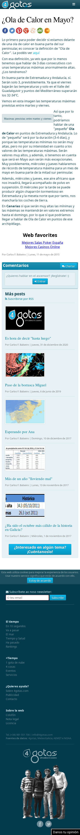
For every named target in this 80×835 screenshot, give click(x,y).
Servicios (11, 675)
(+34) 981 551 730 (20, 734)
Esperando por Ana (20, 431)
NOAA (67, 738)
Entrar (41, 281)
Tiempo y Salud (15, 638)
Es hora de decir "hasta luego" (28, 338)
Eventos (11, 671)
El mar (10, 634)
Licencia (11, 723)
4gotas (16, 4)
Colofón (11, 715)
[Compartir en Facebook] (5, 30)
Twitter (48, 824)
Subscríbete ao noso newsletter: (30, 591)
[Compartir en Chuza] (40, 30)
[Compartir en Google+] (26, 30)
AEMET (58, 738)
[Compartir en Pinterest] (19, 30)
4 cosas (10, 666)
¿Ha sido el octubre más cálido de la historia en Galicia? (38, 527)
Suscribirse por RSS (20, 299)
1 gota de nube (15, 662)
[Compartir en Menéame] (33, 30)
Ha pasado (12, 642)
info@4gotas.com (42, 734)
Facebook (39, 824)
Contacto (11, 699)
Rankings (11, 646)
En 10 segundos (16, 626)
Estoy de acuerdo (40, 580)
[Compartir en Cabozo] (47, 30)
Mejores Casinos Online (42, 247)
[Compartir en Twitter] (12, 30)
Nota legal (12, 719)
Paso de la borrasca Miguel (25, 384)
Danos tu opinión (65, 832)
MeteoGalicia (44, 738)
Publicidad (12, 695)
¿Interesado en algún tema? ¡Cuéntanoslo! (40, 549)
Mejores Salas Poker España (42, 242)
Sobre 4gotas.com (17, 691)
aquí (36, 53)
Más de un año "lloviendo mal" (28, 478)
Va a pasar (12, 630)
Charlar (70, 266)
